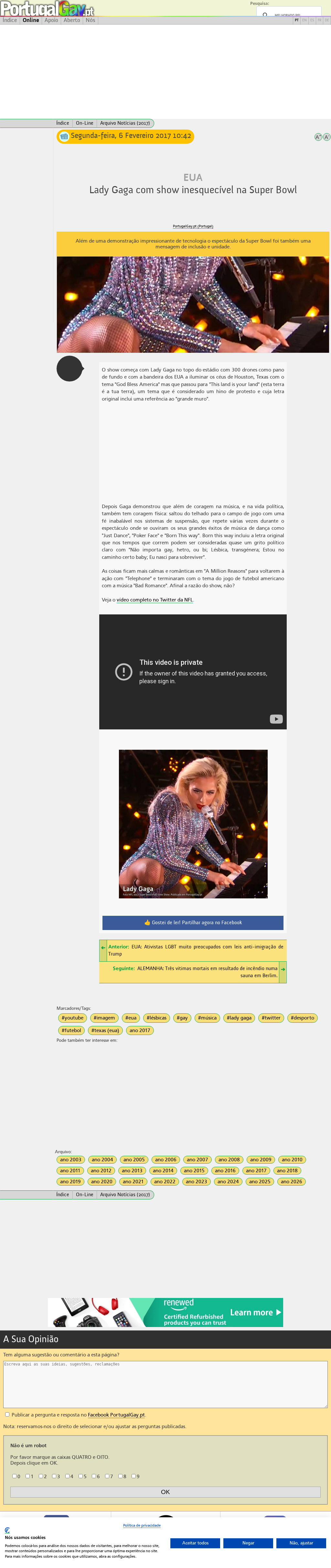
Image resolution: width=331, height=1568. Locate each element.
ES (312, 20)
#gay (182, 1018)
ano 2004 (102, 1160)
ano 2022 (165, 1182)
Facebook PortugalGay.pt (116, 1415)
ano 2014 (163, 1171)
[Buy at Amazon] (165, 1326)
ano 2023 (196, 1182)
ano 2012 (101, 1171)
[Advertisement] (165, 71)
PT (297, 20)
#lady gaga (239, 1018)
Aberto (72, 20)
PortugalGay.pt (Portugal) (193, 226)
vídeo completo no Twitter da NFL (155, 600)
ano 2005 (134, 1160)
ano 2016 (225, 1171)
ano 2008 (229, 1160)
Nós (90, 20)
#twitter (271, 1018)
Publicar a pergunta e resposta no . (78, 1415)
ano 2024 (228, 1182)
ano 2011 (70, 1171)
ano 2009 (261, 1160)
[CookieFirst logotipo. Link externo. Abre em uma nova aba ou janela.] (7, 1530)
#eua (130, 1018)
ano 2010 (292, 1160)
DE (327, 20)
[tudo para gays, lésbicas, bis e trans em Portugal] (64, 8)
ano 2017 (140, 1030)
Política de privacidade (142, 1525)
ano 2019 (70, 1182)
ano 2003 (70, 1160)
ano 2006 (165, 1160)
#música (207, 1018)
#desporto (302, 1018)
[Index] (26, 123)
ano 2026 (291, 1182)
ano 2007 (197, 1160)
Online (31, 20)
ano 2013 (132, 1171)
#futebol (71, 1030)
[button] (69, 369)
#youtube (72, 1018)
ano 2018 (287, 1171)
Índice (10, 20)
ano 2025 (260, 1182)
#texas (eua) (105, 1030)
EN (304, 20)
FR (319, 20)
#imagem (104, 1018)
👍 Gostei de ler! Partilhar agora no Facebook (193, 922)
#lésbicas (156, 1018)
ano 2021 (133, 1182)
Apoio (51, 20)
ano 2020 (101, 1182)
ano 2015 (194, 1171)
